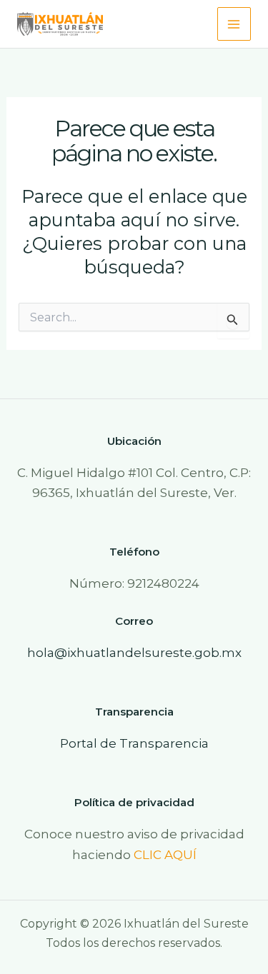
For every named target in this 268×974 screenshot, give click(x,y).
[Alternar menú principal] (234, 24)
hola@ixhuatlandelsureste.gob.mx (134, 653)
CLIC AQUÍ (165, 855)
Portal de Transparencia (134, 743)
